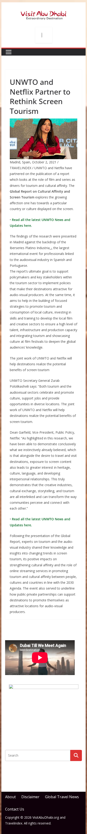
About (10, 796)
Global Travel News (62, 796)
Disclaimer (30, 796)
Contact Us (14, 809)
